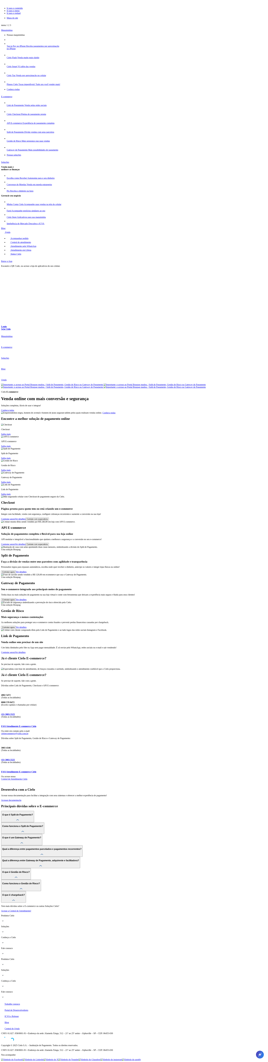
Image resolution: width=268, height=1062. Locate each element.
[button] (6, 25)
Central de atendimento (20, 242)
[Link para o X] (51, 1059)
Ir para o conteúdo (15, 8)
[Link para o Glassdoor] (89, 1059)
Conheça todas (7, 410)
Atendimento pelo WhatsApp (23, 246)
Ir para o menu (13, 10)
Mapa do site (12, 18)
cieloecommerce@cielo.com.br (14, 733)
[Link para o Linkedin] (33, 1059)
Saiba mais (6, 434)
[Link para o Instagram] (111, 1059)
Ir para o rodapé (14, 13)
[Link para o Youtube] (68, 1059)
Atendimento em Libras (20, 250)
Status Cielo (15, 254)
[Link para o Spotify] (131, 1059)
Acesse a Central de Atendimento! (16, 911)
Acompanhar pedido (19, 238)
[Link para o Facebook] (12, 1059)
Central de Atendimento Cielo (14, 779)
